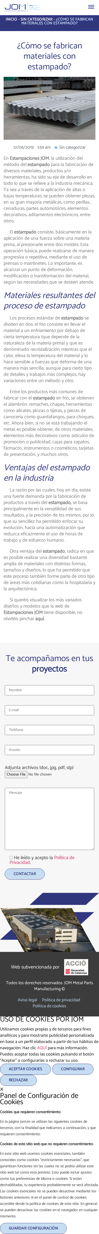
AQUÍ (42, 1048)
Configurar (73, 1069)
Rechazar (18, 1080)
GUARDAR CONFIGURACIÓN (33, 1228)
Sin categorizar (37, 19)
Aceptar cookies (25, 1069)
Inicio (11, 19)
